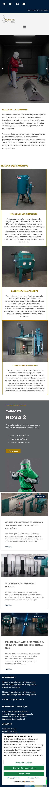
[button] (24, 27)
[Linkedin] (4, 4)
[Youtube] (24, 4)
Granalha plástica (9, 731)
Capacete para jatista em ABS (15, 711)
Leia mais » (8, 547)
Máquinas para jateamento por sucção (19, 692)
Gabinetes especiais (11, 687)
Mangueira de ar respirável (13, 719)
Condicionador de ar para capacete (17, 714)
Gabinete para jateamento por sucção (19, 682)
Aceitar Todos (23, 774)
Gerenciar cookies (24, 762)
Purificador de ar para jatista (14, 716)
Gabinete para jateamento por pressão (19, 684)
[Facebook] (17, 4)
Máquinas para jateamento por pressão (19, 694)
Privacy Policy (13, 778)
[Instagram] (10, 4)
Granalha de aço (9, 729)
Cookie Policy (33, 778)
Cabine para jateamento (13, 699)
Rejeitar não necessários (24, 768)
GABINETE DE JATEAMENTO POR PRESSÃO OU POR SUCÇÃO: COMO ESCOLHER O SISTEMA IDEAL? (24, 645)
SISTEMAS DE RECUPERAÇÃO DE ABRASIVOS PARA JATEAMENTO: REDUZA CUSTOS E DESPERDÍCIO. (24, 525)
